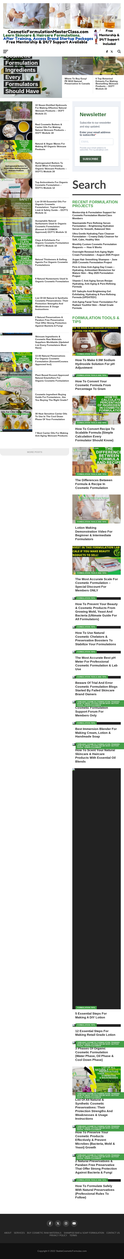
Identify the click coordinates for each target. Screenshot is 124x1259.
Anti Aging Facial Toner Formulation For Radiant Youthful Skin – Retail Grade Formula (95, 305)
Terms (73, 1235)
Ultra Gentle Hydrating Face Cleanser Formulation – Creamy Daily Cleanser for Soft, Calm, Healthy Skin (95, 236)
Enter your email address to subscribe (95, 133)
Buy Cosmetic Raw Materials (44, 1233)
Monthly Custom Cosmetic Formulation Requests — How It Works (94, 246)
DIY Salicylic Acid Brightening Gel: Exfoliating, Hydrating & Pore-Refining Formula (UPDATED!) (94, 294)
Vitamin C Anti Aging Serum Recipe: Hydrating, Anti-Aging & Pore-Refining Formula (94, 283)
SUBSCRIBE (90, 159)
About (7, 1233)
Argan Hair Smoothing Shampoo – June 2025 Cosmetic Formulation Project (94, 261)
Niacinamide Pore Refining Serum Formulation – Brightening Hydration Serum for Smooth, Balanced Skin (93, 226)
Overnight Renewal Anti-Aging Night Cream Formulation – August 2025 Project (95, 253)
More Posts (34, 452)
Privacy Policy (58, 1235)
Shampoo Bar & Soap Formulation (84, 1233)
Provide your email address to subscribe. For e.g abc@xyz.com (94, 149)
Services (19, 1233)
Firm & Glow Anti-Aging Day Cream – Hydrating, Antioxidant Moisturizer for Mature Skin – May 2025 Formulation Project (93, 271)
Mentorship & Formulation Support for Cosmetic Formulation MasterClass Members (94, 215)
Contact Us (113, 1233)
